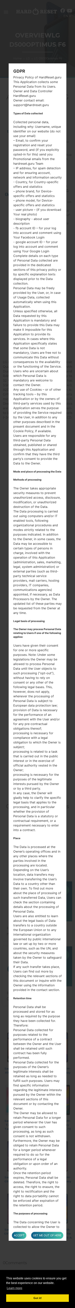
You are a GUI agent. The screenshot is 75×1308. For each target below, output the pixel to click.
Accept (19, 1235)
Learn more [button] (14, 1288)
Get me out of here (47, 1235)
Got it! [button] (37, 1298)
